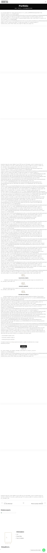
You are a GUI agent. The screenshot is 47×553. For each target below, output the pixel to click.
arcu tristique (11, 341)
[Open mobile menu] (45, 2)
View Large (15, 513)
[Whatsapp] (43, 550)
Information (20, 532)
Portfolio (19, 8)
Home (16, 8)
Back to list (23, 503)
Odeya (5, 547)
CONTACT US (23, 348)
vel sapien (24, 331)
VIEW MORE (23, 346)
